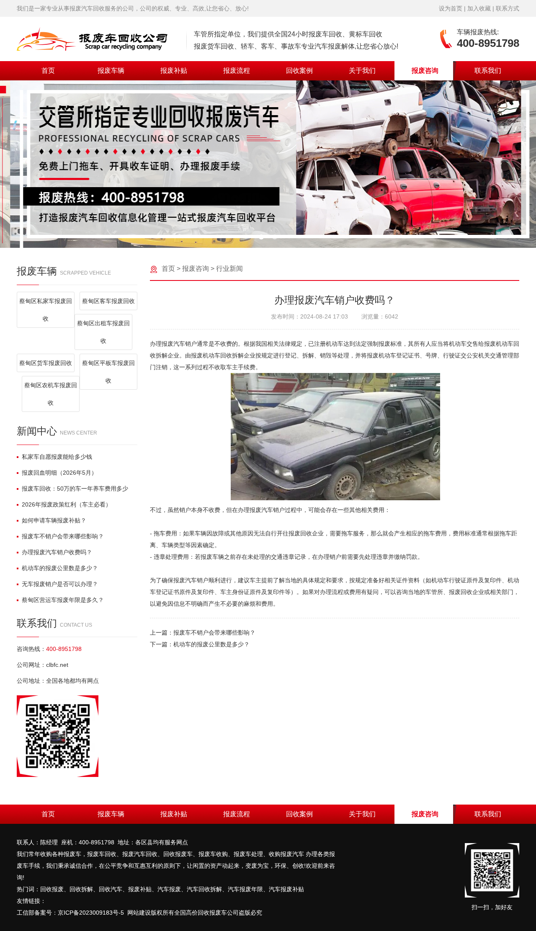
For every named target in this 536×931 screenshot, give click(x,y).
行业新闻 (229, 268)
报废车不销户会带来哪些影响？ (63, 536)
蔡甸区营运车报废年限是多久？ (63, 600)
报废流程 (236, 70)
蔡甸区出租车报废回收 (103, 332)
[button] (261, 236)
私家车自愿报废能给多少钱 (57, 456)
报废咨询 (425, 70)
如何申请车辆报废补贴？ (54, 520)
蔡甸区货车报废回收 (45, 363)
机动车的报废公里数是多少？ (60, 568)
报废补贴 (173, 70)
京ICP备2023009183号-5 (91, 912)
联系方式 (507, 8)
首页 (48, 70)
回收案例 (299, 70)
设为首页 (450, 8)
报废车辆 (111, 70)
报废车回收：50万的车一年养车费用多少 (75, 488)
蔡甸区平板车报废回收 (108, 372)
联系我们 (487, 70)
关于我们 (362, 70)
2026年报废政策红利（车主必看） (66, 504)
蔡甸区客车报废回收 (108, 301)
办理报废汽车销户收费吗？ (57, 552)
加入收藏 (479, 8)
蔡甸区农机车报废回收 (50, 394)
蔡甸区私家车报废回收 (45, 310)
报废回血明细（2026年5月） (59, 472)
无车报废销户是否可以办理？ (60, 584)
